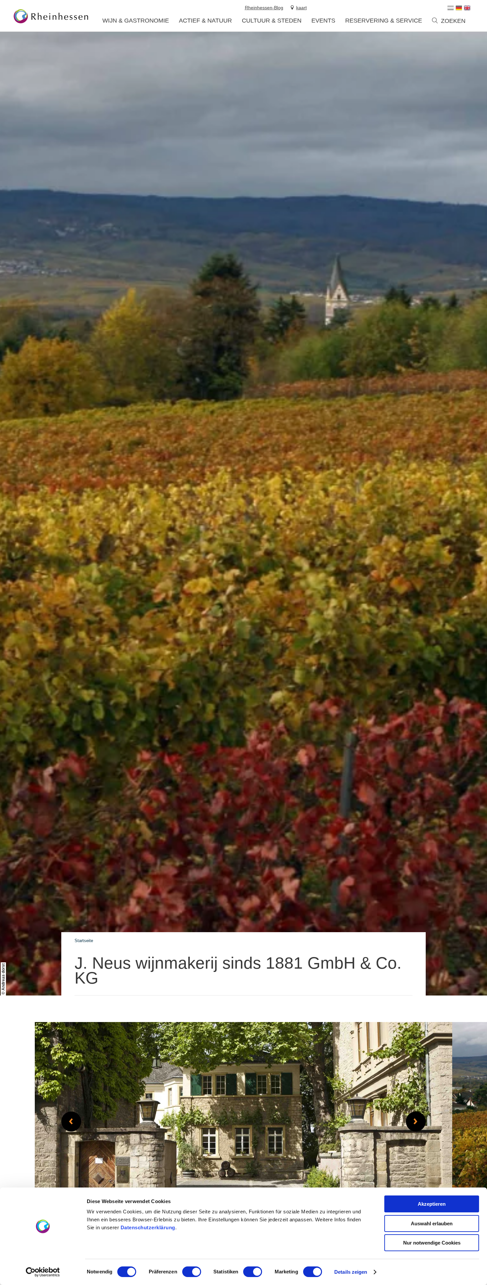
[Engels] (467, 8)
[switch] (191, 1271)
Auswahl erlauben (432, 1223)
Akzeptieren (432, 1204)
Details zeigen (350, 1272)
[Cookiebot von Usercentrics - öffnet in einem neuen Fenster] (43, 1272)
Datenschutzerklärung (148, 1227)
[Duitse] (459, 8)
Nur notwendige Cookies (431, 1243)
